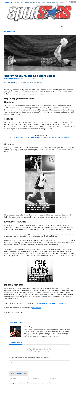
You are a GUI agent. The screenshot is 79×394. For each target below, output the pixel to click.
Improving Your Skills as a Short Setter (29, 75)
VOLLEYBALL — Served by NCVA (12, 78)
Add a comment (16, 343)
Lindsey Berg (37, 78)
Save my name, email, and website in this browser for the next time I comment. (34, 383)
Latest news (9, 31)
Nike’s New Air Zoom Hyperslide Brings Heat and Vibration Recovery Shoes (34, 2)
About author (16, 322)
